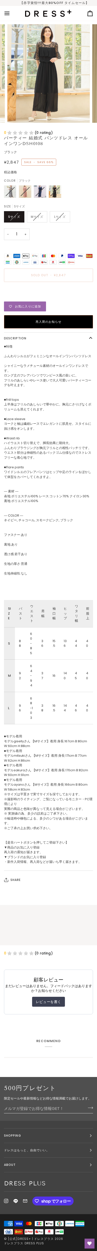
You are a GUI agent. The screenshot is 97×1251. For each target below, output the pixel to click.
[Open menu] (11, 13)
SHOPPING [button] (12, 1135)
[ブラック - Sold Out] (55, 192)
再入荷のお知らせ (49, 322)
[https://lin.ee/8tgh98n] (15, 1201)
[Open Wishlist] (90, 1244)
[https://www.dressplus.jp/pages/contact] (25, 1201)
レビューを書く (48, 1001)
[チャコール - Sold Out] (11, 192)
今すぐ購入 (48, 292)
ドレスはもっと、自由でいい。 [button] (26, 1150)
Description (15, 338)
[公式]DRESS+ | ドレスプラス (31, 1239)
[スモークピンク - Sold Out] (26, 192)
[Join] (89, 1108)
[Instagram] (6, 1201)
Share (15, 880)
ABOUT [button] (10, 1165)
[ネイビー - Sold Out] (41, 192)
